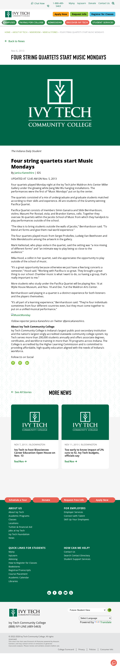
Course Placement (18, 573)
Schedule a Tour (18, 499)
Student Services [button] (103, 22)
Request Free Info (74, 499)
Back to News (16, 41)
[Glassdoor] (71, 593)
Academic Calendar (19, 577)
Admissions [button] (55, 22)
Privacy (81, 649)
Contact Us (69, 551)
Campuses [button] (9, 22)
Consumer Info (106, 649)
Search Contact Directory (77, 555)
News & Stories (50, 32)
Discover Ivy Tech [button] (77, 22)
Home (7, 32)
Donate (46, 499)
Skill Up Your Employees (76, 519)
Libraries (13, 581)
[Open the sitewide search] (113, 3)
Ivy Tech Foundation (19, 534)
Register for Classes (102, 14)
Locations (13, 523)
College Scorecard (66, 649)
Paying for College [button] (31, 22)
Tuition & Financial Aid (20, 526)
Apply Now (61, 14)
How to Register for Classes (23, 562)
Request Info (79, 14)
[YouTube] (66, 593)
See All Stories (23, 392)
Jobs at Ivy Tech (17, 530)
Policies (92, 649)
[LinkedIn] (27, 363)
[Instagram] (20, 363)
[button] (104, 3)
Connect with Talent (74, 515)
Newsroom (35, 32)
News (11, 537)
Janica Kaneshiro (24, 172)
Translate (105, 622)
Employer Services (73, 512)
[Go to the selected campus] (109, 610)
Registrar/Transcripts (20, 570)
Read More (19, 461)
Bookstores (14, 566)
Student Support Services (77, 559)
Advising (13, 559)
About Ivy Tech (19, 32)
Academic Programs (19, 515)
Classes (12, 519)
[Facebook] (13, 363)
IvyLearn (13, 555)
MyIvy (12, 551)
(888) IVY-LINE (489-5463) (25, 626)
